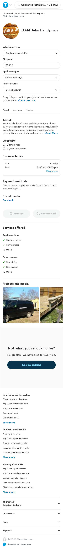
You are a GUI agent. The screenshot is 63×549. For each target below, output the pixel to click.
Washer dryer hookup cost (15, 399)
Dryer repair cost (11, 413)
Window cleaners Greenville (16, 452)
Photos (29, 110)
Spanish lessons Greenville (15, 443)
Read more (52, 171)
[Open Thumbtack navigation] (7, 5)
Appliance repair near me (14, 469)
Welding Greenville (11, 434)
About (6, 110)
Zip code (7, 59)
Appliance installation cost (15, 404)
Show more (9, 422)
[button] (11, 31)
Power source (10, 83)
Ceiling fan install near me (15, 478)
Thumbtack (8, 13)
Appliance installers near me (16, 473)
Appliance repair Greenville (15, 438)
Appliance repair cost (13, 408)
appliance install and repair (29, 13)
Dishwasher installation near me (18, 487)
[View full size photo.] (21, 305)
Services (17, 110)
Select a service (11, 47)
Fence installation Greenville (16, 448)
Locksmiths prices (11, 418)
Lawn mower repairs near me (16, 482)
